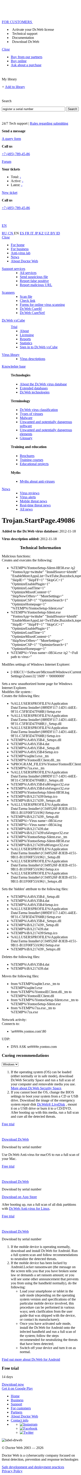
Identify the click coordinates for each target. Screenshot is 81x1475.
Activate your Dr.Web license (33, 29)
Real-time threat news (35, 505)
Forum (6, 161)
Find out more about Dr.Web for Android (31, 1359)
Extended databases (34, 388)
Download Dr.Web (25, 42)
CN (11, 233)
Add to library (15, 87)
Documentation (23, 38)
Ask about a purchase (26, 65)
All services (28, 273)
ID (58, 233)
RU (5, 233)
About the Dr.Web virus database (43, 384)
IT (32, 233)
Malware (26, 418)
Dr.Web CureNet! (32, 313)
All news (26, 509)
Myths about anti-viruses (37, 481)
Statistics (26, 343)
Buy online (19, 61)
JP (37, 233)
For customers (21, 1408)
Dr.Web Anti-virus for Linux (29, 1208)
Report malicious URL (36, 285)
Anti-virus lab (20, 253)
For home (18, 245)
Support (16, 1404)
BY (53, 233)
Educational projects (34, 464)
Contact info (19, 1420)
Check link (27, 301)
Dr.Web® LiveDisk (51, 1104)
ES (22, 233)
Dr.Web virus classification (39, 410)
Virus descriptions (32, 359)
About (24, 331)
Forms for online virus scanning (42, 305)
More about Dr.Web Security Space (36, 1088)
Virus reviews (29, 493)
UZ (47, 233)
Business (17, 1400)
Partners (16, 1412)
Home (15, 1396)
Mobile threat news (33, 501)
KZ (42, 233)
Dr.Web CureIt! (31, 309)
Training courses (31, 460)
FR (27, 233)
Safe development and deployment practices (33, 1467)
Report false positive (34, 281)
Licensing (27, 335)
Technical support (24, 33)
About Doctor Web (24, 261)
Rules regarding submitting (49, 123)
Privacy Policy (12, 1471)
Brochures (27, 456)
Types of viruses (31, 414)
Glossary (26, 438)
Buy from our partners (26, 57)
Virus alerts (28, 497)
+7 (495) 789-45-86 (16, 154)
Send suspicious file (34, 277)
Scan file (26, 296)
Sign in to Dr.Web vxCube (39, 347)
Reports (25, 339)
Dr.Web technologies (35, 392)
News (15, 257)
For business (20, 249)
